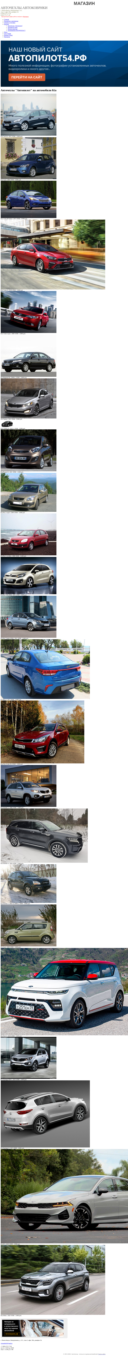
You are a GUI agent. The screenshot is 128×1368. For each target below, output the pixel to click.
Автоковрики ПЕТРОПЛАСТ (16, 30)
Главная (6, 19)
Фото (5, 32)
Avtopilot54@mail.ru (6, 1343)
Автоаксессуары (12, 27)
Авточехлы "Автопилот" (15, 26)
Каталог (6, 24)
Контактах (26, 16)
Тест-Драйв (7, 33)
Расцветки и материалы (11, 21)
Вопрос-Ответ (8, 35)
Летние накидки (12, 29)
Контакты (7, 37)
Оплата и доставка (9, 22)
